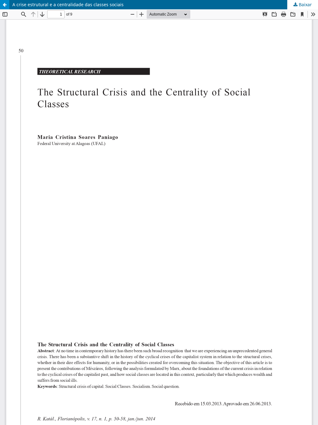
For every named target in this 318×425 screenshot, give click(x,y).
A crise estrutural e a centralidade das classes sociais (68, 4)
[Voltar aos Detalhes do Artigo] (4, 4)
